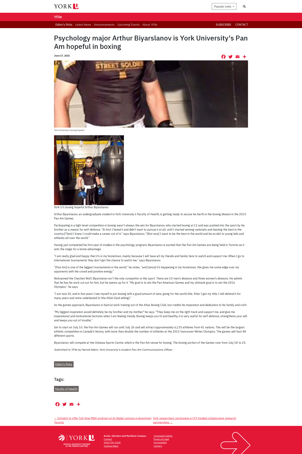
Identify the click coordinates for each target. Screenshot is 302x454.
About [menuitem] (149, 24)
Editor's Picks (63, 364)
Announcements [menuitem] (104, 24)
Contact (241, 24)
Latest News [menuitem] (83, 24)
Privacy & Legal (161, 439)
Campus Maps (111, 446)
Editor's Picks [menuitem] (63, 24)
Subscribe (223, 24)
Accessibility (160, 442)
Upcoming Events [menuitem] (128, 24)
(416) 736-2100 (112, 442)
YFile (58, 16)
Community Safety (163, 435)
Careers (158, 446)
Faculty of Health (66, 389)
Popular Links (223, 6)
